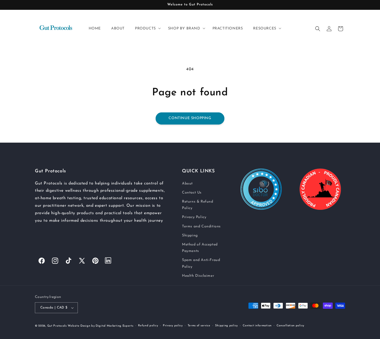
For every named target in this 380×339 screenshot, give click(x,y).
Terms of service (199, 325)
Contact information (257, 325)
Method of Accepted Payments (200, 247)
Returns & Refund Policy (197, 204)
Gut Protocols (57, 326)
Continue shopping (190, 118)
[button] (146, 28)
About (187, 183)
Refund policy (148, 325)
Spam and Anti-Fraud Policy (201, 263)
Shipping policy (226, 325)
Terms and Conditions (201, 226)
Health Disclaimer (198, 276)
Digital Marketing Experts (114, 326)
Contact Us (192, 192)
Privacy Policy (194, 217)
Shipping (190, 235)
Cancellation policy (290, 325)
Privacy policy (173, 325)
